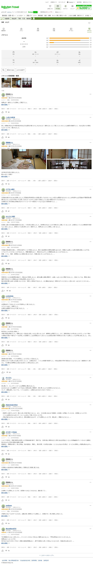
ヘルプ (46, 2)
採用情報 (34, 560)
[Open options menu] (90, 94)
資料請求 (46, 560)
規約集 (40, 560)
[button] (6, 83)
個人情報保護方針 (14, 560)
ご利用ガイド (53, 2)
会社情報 (4, 560)
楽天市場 (79, 2)
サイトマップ (62, 2)
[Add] (89, 23)
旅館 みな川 (5, 22)
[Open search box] (3, 70)
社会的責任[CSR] (25, 560)
